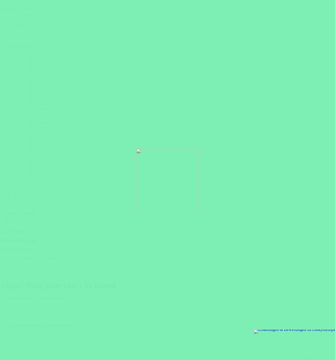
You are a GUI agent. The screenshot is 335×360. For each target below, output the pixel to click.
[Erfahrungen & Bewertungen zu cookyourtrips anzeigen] (294, 332)
